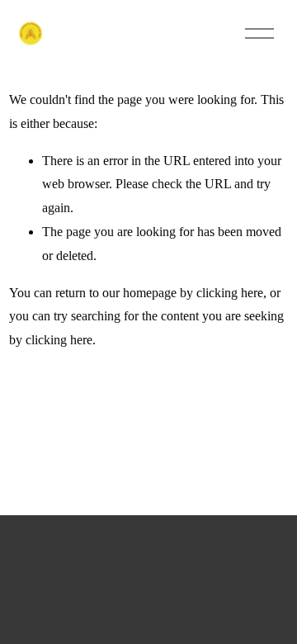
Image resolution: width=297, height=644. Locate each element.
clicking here (229, 293)
